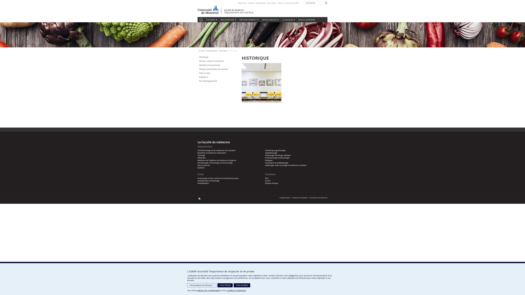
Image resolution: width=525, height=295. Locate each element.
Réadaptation (203, 183)
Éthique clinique (271, 183)
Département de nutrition (239, 12)
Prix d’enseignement (208, 81)
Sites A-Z (281, 3)
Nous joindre (306, 19)
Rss (199, 198)
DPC (267, 178)
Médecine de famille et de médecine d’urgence (217, 160)
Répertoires (242, 3)
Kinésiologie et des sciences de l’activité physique (218, 178)
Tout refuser (225, 285)
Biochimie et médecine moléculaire (212, 153)
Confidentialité (284, 198)
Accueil (201, 19)
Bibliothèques (261, 3)
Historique (223, 50)
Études (210, 19)
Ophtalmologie (271, 153)
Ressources (269, 19)
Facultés (251, 3)
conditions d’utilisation (236, 290)
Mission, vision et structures (211, 61)
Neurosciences (204, 165)
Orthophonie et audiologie (208, 180)
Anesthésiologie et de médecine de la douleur (217, 150)
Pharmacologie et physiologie (277, 158)
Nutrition (201, 167)
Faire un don (204, 73)
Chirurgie (201, 155)
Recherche (227, 19)
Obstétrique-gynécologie (275, 150)
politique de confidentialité (208, 290)
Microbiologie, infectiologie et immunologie (215, 163)
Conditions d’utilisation (299, 198)
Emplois (202, 77)
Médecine (202, 158)
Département (248, 19)
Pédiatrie (269, 160)
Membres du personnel (209, 65)
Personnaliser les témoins (201, 285)
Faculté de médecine (234, 10)
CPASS (268, 180)
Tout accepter (242, 285)
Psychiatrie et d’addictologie (276, 163)
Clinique (287, 19)
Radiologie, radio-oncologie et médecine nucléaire (286, 165)
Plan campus (271, 3)
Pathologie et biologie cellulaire (278, 155)
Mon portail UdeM (292, 3)
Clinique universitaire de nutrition (213, 69)
